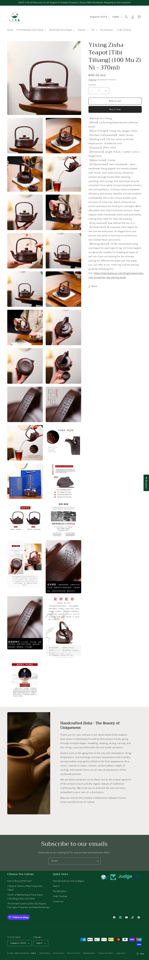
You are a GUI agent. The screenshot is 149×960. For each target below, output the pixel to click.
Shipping (92, 80)
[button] (31, 30)
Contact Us (58, 901)
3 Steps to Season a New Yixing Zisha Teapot (24, 888)
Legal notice (121, 953)
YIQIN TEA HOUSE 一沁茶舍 (25, 953)
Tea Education (59, 891)
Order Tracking (60, 896)
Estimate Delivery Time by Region (68, 881)
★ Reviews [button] (146, 483)
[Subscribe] (97, 861)
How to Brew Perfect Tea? (19, 881)
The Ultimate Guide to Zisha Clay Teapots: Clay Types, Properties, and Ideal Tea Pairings (28, 906)
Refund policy (44, 953)
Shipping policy (89, 953)
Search (56, 886)
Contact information (105, 953)
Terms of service (73, 953)
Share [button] (94, 286)
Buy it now (115, 109)
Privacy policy (58, 953)
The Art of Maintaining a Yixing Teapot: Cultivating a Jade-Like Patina (25, 897)
